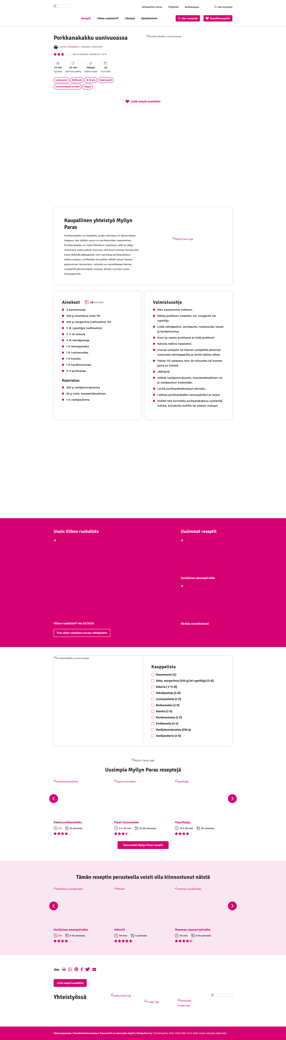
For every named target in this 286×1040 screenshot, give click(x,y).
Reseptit (86, 18)
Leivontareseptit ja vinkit (67, 86)
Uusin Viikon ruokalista (76, 531)
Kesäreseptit (106, 80)
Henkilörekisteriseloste (86, 1033)
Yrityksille (173, 7)
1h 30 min (90, 80)
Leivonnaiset (61, 80)
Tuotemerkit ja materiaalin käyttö (117, 1033)
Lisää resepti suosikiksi (70, 983)
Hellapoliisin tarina (152, 7)
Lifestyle (130, 18)
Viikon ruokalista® (108, 18)
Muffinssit (77, 80)
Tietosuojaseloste (63, 1033)
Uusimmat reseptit (199, 531)
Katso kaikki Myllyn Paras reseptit (143, 845)
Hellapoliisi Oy (144, 1033)
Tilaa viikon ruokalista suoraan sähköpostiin (82, 632)
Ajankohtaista (149, 18)
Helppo (87, 86)
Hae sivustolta (225, 7)
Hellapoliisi (73, 46)
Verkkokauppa (192, 7)
